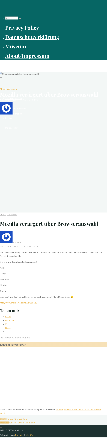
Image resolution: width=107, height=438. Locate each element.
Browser (6, 337)
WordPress (31, 435)
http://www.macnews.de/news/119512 (18, 302)
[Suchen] (20, 18)
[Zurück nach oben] (1, 427)
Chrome (17, 337)
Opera (26, 337)
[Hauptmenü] (1, 77)
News (3, 88)
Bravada (19, 435)
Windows (12, 88)
